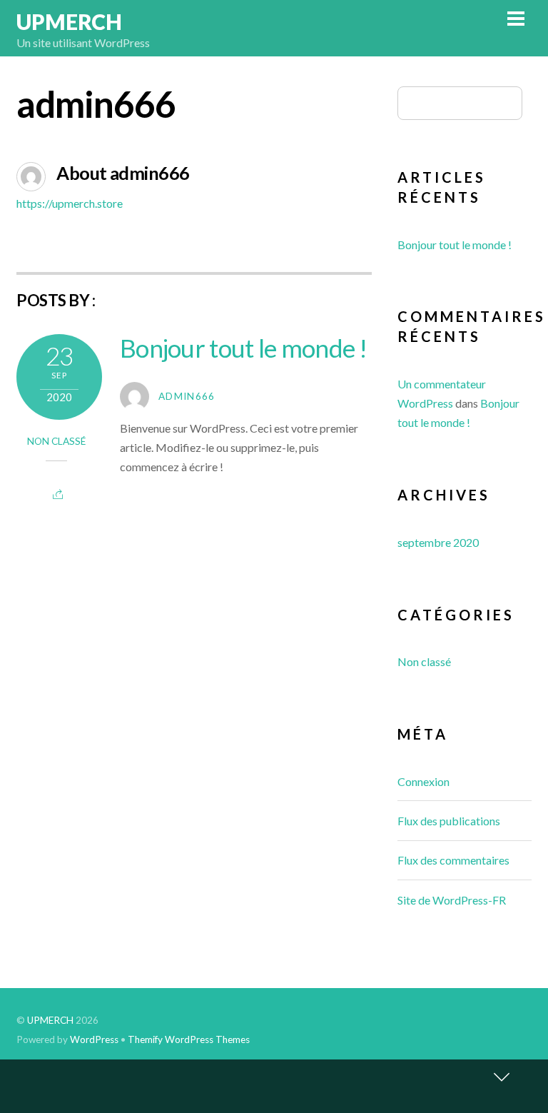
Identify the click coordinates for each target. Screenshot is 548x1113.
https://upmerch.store (69, 203)
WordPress (94, 1039)
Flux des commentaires (453, 860)
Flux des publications (448, 820)
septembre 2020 (438, 542)
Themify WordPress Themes (189, 1039)
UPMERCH (50, 1020)
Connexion (423, 781)
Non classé (56, 441)
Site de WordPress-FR (451, 900)
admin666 (186, 396)
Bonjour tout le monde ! (243, 348)
